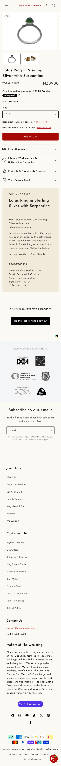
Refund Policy (14, 608)
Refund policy (52, 749)
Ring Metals (13, 579)
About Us (11, 477)
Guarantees (12, 549)
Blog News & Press (17, 506)
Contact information (32, 759)
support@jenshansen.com (21, 628)
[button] (6, 5)
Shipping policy (48, 754)
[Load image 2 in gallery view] (30, 59)
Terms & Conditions (17, 593)
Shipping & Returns (17, 557)
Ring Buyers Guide (16, 564)
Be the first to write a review (30, 321)
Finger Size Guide (16, 571)
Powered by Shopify (34, 749)
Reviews (11, 513)
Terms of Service (36, 439)
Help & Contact (14, 499)
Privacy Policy (18, 439)
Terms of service (31, 754)
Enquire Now (44, 127)
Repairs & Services (17, 484)
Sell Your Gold (14, 491)
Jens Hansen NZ (18, 749)
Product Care (13, 586)
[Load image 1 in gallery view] (11, 59)
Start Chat (41, 122)
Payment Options (15, 542)
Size (4, 107)
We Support (13, 520)
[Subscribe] (50, 430)
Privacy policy (15, 754)
